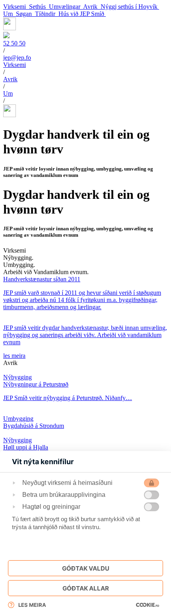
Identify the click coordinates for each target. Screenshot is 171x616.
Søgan (25, 13)
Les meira (32, 605)
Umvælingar (66, 6)
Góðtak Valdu (85, 568)
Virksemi (16, 6)
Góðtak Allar (85, 588)
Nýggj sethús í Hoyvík (130, 6)
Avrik (92, 6)
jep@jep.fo (17, 57)
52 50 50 (14, 43)
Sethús (39, 6)
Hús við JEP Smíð (82, 13)
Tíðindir (46, 13)
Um (9, 13)
